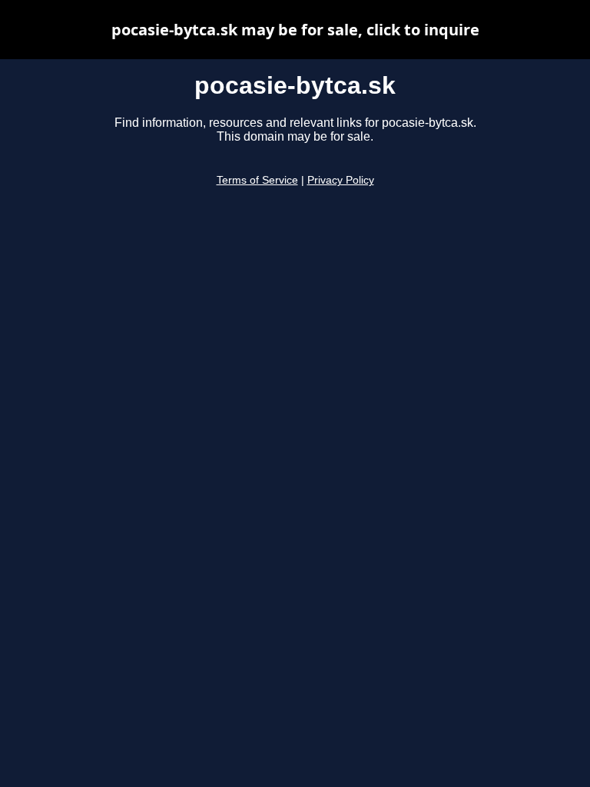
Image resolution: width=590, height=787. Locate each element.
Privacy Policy (340, 180)
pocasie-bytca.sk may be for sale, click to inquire (295, 29)
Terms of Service (257, 180)
